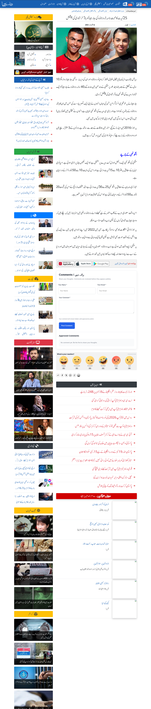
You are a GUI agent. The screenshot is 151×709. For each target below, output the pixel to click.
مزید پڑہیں (94, 384)
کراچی (47, 65)
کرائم (31, 614)
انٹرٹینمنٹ (31, 342)
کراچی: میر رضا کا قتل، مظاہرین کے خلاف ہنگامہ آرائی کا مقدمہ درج (25, 165)
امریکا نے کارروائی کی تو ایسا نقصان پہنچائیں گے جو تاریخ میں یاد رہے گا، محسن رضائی (25, 270)
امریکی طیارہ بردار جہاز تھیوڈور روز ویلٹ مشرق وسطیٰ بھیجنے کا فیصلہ (25, 256)
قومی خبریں (31, 151)
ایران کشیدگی (102, 11)
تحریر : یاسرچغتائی (104, 510)
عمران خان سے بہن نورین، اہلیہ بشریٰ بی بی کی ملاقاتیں (32, 134)
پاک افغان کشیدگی (89, 11)
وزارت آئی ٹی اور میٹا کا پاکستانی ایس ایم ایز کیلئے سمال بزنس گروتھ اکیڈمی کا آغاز (25, 460)
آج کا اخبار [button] (59, 4)
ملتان (32, 65)
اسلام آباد (46, 59)
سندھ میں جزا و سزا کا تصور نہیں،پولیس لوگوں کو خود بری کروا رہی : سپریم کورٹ (32, 113)
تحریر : (107, 549)
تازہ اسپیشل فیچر (32, 17)
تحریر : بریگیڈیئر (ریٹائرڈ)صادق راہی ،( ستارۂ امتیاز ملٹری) (93, 530)
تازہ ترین (51, 4)
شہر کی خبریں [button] (85, 4)
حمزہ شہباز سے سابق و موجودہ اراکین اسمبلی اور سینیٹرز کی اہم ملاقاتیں (25, 207)
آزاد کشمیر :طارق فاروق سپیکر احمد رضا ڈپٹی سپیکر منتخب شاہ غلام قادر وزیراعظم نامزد (32, 125)
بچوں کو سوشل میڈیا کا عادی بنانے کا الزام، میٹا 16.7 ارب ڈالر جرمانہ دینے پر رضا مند (25, 488)
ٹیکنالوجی (31, 446)
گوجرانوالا (30, 59)
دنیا (32, 215)
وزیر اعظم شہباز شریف (116, 11)
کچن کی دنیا (105, 603)
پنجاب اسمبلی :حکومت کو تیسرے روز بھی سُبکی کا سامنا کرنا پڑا (32, 90)
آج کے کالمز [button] (72, 4)
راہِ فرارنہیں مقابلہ (102, 583)
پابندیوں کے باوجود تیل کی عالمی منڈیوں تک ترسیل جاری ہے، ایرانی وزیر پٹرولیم (25, 228)
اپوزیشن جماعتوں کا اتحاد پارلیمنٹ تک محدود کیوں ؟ (32, 140)
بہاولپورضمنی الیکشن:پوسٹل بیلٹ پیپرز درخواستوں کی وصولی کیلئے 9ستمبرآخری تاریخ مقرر (32, 102)
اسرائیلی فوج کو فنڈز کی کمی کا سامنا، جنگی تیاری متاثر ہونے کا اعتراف (25, 242)
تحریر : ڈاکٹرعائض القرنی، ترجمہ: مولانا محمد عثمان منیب (94, 569)
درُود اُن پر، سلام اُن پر (101, 563)
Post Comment (66, 325)
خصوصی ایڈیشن (108, 4)
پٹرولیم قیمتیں (76, 11)
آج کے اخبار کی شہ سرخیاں (31, 80)
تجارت (31, 279)
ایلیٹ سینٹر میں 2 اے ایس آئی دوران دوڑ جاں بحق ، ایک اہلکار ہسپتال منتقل (25, 179)
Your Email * (101, 285)
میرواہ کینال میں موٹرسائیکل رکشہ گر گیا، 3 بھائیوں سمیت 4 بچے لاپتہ (25, 193)
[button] (16, 32)
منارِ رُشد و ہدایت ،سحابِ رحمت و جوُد (96, 543)
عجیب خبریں (31, 510)
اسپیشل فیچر (98, 4)
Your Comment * (64, 297)
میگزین (117, 4)
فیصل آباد (30, 54)
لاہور (48, 54)
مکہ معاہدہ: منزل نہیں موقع (99, 524)
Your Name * (62, 285)
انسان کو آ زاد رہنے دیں (100, 504)
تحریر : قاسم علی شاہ (104, 589)
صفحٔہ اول (43, 3)
